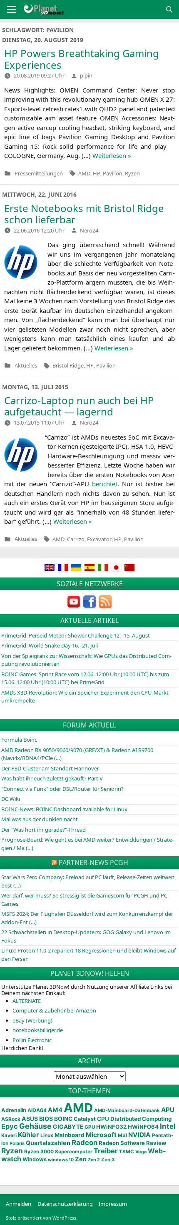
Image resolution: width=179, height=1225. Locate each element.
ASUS (30, 1118)
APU (167, 1110)
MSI (122, 1135)
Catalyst (85, 1119)
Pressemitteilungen (39, 173)
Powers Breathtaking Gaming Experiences (81, 59)
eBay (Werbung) (32, 1020)
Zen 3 (107, 1159)
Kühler (28, 1134)
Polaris (17, 1143)
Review (156, 1143)
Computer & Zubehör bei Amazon (54, 1010)
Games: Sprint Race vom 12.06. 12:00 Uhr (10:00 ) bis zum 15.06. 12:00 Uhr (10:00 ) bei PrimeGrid (85, 678)
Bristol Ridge (68, 365)
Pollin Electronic (32, 1040)
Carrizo (76, 539)
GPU (90, 1127)
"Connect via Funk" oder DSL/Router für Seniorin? (62, 788)
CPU (103, 1118)
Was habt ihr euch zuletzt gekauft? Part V (52, 778)
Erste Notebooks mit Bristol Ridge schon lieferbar (84, 214)
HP (96, 173)
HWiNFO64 (143, 1126)
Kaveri (9, 1135)
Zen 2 (94, 1159)
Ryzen (132, 173)
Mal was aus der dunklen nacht (39, 819)
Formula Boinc (19, 739)
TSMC (126, 1152)
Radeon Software (122, 1143)
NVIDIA (139, 1135)
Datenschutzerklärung (65, 1204)
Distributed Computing (141, 1118)
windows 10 (61, 1159)
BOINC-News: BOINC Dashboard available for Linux (64, 809)
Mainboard (70, 1135)
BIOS (46, 1118)
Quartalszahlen (48, 1142)
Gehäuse (35, 1126)
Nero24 (89, 230)
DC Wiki (10, 798)
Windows (34, 1159)
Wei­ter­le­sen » (111, 155)
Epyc (9, 1126)
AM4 (55, 1110)
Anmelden (18, 1204)
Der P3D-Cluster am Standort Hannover (50, 768)
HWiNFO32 (111, 1126)
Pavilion (112, 173)
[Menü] (11, 9)
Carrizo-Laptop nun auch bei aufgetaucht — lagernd (79, 406)
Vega (141, 1152)
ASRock (10, 1119)
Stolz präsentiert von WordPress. (41, 1218)
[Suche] (169, 9)
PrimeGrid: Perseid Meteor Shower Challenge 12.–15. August (75, 635)
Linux (46, 1135)
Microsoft (101, 1135)
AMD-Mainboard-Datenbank (127, 1110)
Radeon (84, 1142)
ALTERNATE (26, 1001)
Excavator (99, 539)
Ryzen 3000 (39, 1151)
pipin (86, 75)
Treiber (106, 1151)
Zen (81, 1159)
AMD (84, 173)
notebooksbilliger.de (37, 1030)
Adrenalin (13, 1110)
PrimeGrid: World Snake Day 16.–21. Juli (49, 645)
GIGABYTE (68, 1126)
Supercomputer (73, 1152)
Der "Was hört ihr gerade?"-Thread (43, 829)
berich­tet (104, 484)
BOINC (63, 1118)
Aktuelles (26, 365)
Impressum (113, 1204)
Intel (168, 1126)
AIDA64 (37, 1110)
